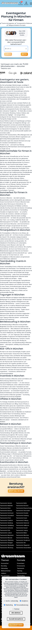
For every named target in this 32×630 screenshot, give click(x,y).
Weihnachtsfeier (5, 571)
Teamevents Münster (6, 538)
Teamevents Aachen (6, 503)
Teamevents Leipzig (22, 530)
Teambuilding (21, 576)
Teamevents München (22, 535)
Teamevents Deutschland (23, 547)
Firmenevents (21, 566)
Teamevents (20, 568)
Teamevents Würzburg (6, 547)
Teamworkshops (22, 573)
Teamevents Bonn (5, 508)
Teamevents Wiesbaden (7, 545)
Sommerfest (4, 563)
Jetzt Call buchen (16, 491)
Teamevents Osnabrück (23, 540)
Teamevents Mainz (21, 533)
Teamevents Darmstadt (23, 510)
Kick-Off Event (5, 576)
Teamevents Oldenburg (6, 540)
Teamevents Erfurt (5, 518)
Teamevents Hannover (22, 523)
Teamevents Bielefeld (6, 505)
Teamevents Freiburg (22, 520)
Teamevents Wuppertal (22, 545)
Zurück (8, 54)
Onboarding (4, 568)
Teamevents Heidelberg (7, 525)
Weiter (24, 54)
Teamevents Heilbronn (22, 525)
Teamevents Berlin (21, 503)
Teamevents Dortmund (6, 513)
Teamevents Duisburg (22, 515)
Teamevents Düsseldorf (7, 515)
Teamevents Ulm (21, 543)
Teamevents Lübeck (6, 533)
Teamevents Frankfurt (6, 520)
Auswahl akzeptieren (16, 619)
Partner (16, 609)
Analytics (25, 601)
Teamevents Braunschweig (24, 508)
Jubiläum (3, 573)
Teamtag (19, 571)
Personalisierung (22, 605)
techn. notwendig (12, 601)
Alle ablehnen (16, 613)
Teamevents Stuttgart (6, 543)
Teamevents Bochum (22, 505)
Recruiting (4, 566)
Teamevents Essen (21, 518)
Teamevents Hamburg (6, 523)
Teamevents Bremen (6, 510)
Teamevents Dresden (22, 513)
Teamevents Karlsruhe (6, 528)
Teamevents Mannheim (7, 535)
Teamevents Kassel (21, 528)
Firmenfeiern (20, 563)
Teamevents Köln (5, 530)
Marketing (9, 605)
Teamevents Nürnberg (22, 538)
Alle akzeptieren (16, 625)
